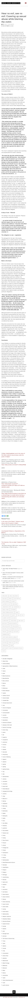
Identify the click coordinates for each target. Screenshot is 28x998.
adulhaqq (4, 598)
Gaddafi (4, 749)
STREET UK (11, 642)
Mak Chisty (21, 620)
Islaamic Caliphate (6, 617)
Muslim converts (13, 623)
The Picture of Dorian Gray (8, 938)
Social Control (6, 904)
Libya (4, 796)
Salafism (4, 884)
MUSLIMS (4, 628)
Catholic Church (6, 695)
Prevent (4, 631)
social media (5, 906)
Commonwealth (6, 712)
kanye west (5, 786)
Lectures (4, 793)
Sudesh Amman (6, 923)
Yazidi (4, 977)
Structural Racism (6, 921)
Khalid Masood (6, 788)
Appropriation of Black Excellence (10, 666)
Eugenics (5, 737)
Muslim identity (16, 626)
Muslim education (6, 626)
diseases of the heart (7, 725)
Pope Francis (5, 840)
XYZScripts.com (21, 997)
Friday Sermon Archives (7, 612)
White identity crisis (7, 648)
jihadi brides (14, 620)
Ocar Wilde (5, 823)
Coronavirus (17, 606)
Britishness (5, 688)
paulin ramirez (11, 628)
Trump (11, 645)
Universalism (5, 953)
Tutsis (4, 943)
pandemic (5, 828)
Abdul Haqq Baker (9, 24)
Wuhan (4, 972)
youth (3, 650)
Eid (3, 734)
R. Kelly (4, 855)
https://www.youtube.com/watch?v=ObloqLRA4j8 (13, 464)
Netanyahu (5, 815)
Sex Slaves (5, 891)
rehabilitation (5, 867)
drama (4, 732)
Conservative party (6, 606)
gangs (17, 612)
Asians (4, 671)
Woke (4, 970)
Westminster (5, 960)
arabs (4, 668)
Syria (16, 642)
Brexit (4, 685)
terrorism (5, 936)
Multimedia (5, 810)
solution (4, 642)
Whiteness (5, 965)
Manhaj (4, 801)
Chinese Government (7, 702)
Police (4, 835)
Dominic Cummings (7, 727)
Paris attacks (5, 830)
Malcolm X (4, 623)
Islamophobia (5, 620)
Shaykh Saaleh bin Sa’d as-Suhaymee (10, 639)
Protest (4, 850)
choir (4, 705)
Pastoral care (6, 833)
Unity (4, 950)
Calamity (13, 601)
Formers (4, 744)
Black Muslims (6, 678)
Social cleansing (6, 901)
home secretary (6, 615)
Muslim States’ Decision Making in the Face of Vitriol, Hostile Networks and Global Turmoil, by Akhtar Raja (13, 586)
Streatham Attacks (7, 918)
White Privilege (6, 963)
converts (4, 715)
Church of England (7, 707)
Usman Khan (5, 955)
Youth (4, 982)
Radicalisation (6, 860)
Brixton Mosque (6, 690)
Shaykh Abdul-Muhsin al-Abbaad (9, 637)
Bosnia (4, 683)
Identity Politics (6, 769)
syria (4, 931)
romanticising (6, 877)
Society (4, 909)
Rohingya (5, 874)
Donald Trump (5, 609)
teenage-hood (6, 933)
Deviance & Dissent (7, 722)
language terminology (7, 791)
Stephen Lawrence (7, 916)
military (4, 808)
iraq (3, 771)
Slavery (4, 899)
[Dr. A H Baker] (10, 3)
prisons (4, 845)
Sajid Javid (15, 631)
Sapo (4, 887)
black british (17, 598)
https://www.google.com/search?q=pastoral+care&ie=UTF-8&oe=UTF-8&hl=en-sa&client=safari (13, 485)
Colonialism (5, 710)
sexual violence (6, 896)
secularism (5, 889)
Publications (5, 852)
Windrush (5, 968)
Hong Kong (5, 754)
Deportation (5, 720)
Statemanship (6, 914)
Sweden (4, 928)
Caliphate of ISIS (6, 604)
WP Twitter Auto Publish (8, 997)
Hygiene (4, 759)
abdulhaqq (4, 595)
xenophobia (5, 975)
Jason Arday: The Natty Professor (10, 568)
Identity (4, 764)
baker (10, 598)
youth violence (6, 985)
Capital (4, 693)
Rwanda (4, 879)
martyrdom (5, 803)
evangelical (5, 739)
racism (9, 631)
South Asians (5, 911)
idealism (4, 761)
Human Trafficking (7, 756)
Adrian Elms (5, 661)
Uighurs (4, 945)
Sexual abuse (6, 894)
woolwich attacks (18, 648)
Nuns (4, 820)
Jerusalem (5, 781)
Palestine (5, 825)
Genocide (5, 752)
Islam (14, 617)
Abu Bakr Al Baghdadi (7, 658)
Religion (4, 869)
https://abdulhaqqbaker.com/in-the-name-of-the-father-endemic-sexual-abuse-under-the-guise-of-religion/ (13, 455)
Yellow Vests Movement (8, 980)
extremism (13, 609)
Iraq (19, 615)
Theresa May (5, 645)
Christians (14, 604)
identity (14, 615)
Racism (4, 857)
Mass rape (5, 806)
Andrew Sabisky (6, 663)
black (4, 673)
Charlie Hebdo (6, 698)
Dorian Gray (5, 729)
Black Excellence (6, 675)
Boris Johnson (5, 601)
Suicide (4, 926)
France (4, 747)
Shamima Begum (5, 634)
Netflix (4, 818)
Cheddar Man (6, 700)
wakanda (5, 958)
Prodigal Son (5, 847)
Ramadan (5, 864)
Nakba (4, 813)
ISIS (3, 774)
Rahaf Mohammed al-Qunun (9, 862)
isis (22, 615)
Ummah (4, 948)
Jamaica (4, 779)
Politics (19, 628)
